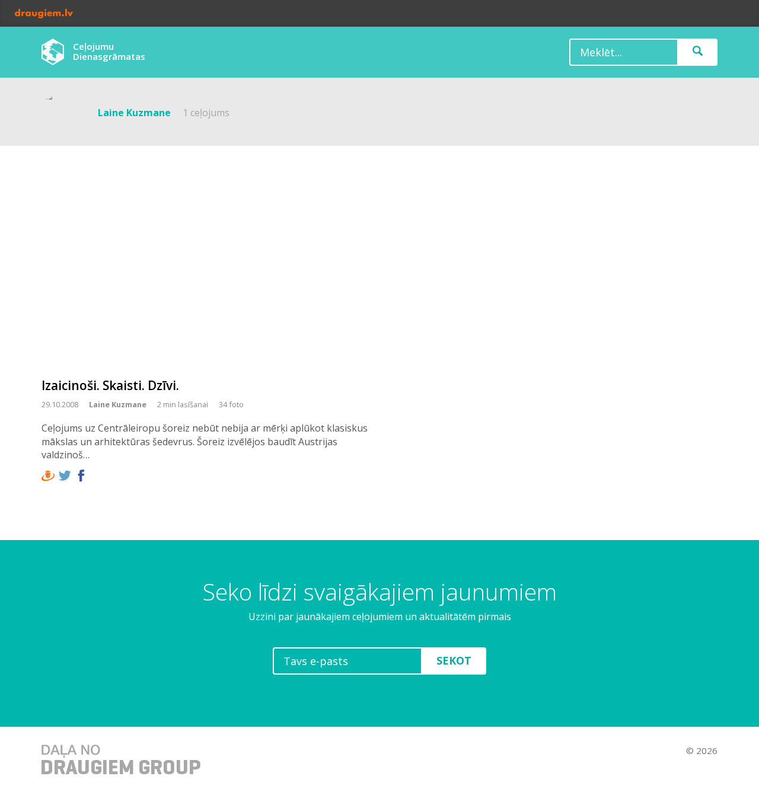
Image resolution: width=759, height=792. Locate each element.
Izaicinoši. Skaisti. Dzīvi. (110, 385)
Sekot (453, 660)
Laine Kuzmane (117, 404)
